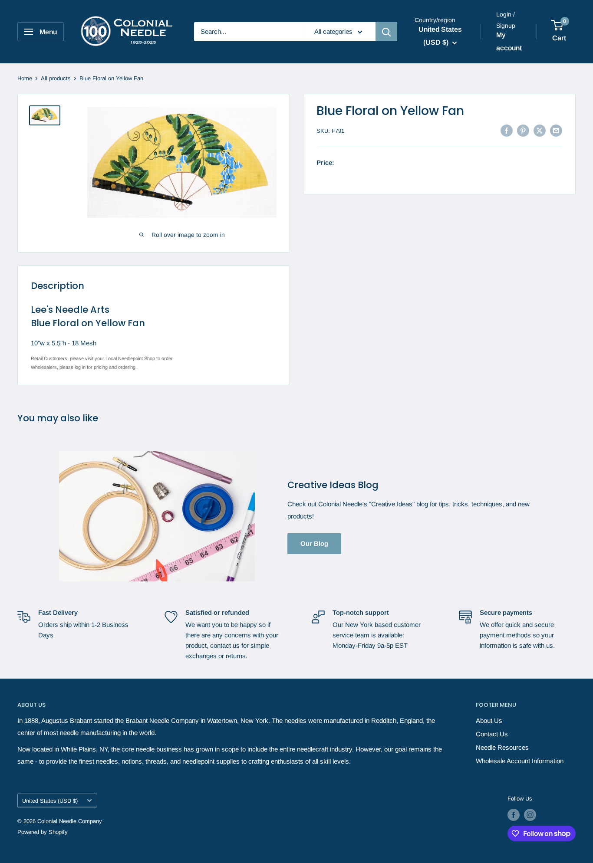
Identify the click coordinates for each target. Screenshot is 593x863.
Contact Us (492, 734)
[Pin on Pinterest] (523, 130)
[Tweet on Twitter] (540, 130)
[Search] (386, 31)
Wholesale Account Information (519, 761)
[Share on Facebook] (507, 130)
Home (24, 78)
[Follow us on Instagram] (530, 815)
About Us (489, 720)
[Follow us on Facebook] (513, 815)
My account (509, 41)
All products (56, 78)
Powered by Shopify (42, 832)
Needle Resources (502, 747)
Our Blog (314, 543)
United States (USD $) (50, 800)
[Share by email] (556, 130)
